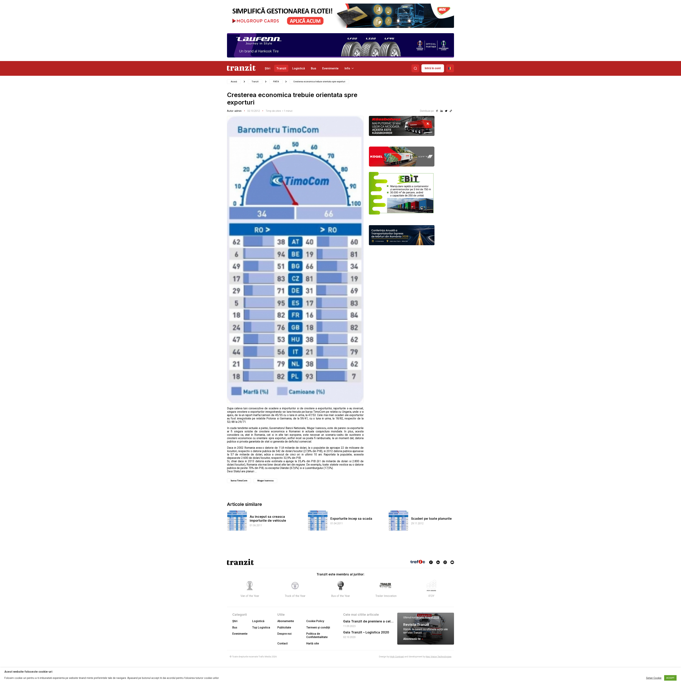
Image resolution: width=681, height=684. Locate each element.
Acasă (234, 81)
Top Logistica (261, 627)
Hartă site (312, 643)
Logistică (298, 68)
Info (347, 68)
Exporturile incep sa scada (351, 518)
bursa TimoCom (239, 480)
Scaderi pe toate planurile (431, 518)
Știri (267, 68)
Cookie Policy (315, 621)
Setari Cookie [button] (653, 678)
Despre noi (284, 633)
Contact (282, 643)
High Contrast (397, 656)
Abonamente (285, 621)
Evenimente (330, 68)
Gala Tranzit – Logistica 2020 (366, 632)
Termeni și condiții (318, 627)
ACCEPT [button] (670, 678)
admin (238, 110)
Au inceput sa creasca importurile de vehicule (268, 518)
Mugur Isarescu (265, 480)
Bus (313, 68)
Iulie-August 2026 (429, 617)
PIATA (276, 81)
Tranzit (281, 68)
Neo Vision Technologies (438, 656)
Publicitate (284, 627)
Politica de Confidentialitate (317, 635)
